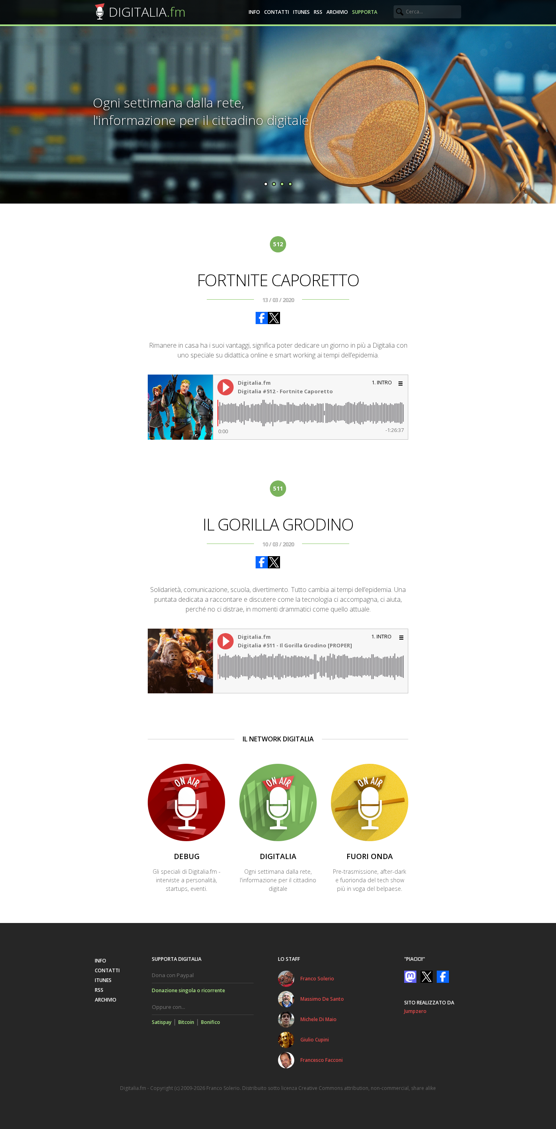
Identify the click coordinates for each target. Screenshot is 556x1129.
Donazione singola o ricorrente (188, 990)
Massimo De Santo (322, 998)
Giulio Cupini (314, 1039)
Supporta (364, 12)
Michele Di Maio (318, 1019)
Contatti (276, 12)
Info (254, 12)
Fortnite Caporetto (278, 280)
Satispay (161, 1022)
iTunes (301, 12)
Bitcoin (186, 1022)
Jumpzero (415, 1011)
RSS (318, 12)
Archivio (337, 12)
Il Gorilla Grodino (278, 524)
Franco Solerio (317, 978)
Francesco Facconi (321, 1060)
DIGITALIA (147, 11)
